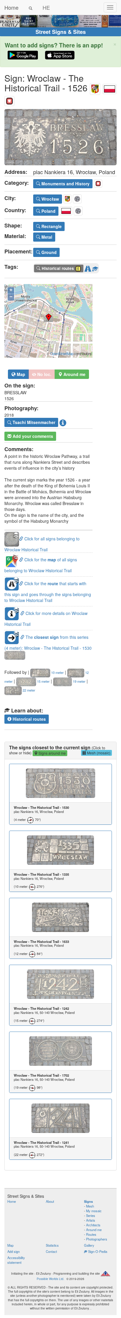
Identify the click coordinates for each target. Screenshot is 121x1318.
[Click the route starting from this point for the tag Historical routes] (88, 267)
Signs (88, 1201)
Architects (93, 1225)
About (50, 1201)
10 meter (57, 672)
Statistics (52, 1245)
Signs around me (52, 753)
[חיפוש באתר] (30, 7)
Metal (46, 237)
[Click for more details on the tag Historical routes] (95, 267)
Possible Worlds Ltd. (50, 1279)
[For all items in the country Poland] (109, 87)
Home (11, 7)
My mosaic (94, 1210)
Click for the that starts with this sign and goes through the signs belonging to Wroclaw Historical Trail (47, 591)
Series (90, 1215)
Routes (91, 1234)
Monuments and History (65, 184)
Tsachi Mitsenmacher (33, 422)
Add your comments (32, 436)
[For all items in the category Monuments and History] (9, 99)
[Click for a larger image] (60, 137)
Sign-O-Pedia (97, 1251)
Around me (94, 1229)
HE (46, 7)
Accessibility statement (16, 1260)
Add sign (13, 1251)
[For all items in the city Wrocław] (95, 87)
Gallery (89, 1245)
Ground (48, 252)
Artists (90, 1220)
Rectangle (51, 226)
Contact (51, 1251)
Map (20, 374)
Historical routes (28, 719)
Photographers (96, 1239)
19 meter (78, 681)
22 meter (28, 690)
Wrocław (49, 199)
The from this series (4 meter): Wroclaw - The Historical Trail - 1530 (48, 642)
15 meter (43, 681)
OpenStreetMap (61, 353)
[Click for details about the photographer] (62, 422)
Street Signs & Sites (61, 32)
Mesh (90, 1206)
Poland (48, 211)
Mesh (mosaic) (98, 752)
